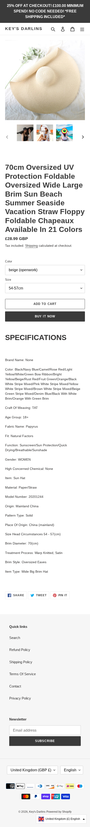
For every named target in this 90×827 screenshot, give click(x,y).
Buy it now (45, 316)
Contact (15, 686)
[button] (61, 819)
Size (8, 279)
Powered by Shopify (59, 811)
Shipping (31, 245)
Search (14, 638)
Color (8, 261)
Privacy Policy (20, 698)
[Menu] (82, 29)
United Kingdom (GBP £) (31, 770)
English (70, 770)
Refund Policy (19, 650)
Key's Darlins (23, 28)
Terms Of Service (22, 674)
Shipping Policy (20, 662)
